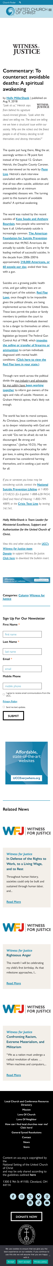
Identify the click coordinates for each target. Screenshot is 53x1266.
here (33, 1174)
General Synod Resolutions (27, 1132)
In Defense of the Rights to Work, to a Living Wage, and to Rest (26, 863)
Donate (7, 553)
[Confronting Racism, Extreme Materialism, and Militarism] (27, 1010)
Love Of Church (26, 1114)
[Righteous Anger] (27, 928)
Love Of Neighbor (27, 1119)
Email (7, 658)
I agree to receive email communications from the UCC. (28, 694)
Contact (26, 1137)
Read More (14, 901)
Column (24, 595)
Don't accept (24, 1262)
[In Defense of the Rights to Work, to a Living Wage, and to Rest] (27, 831)
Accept (11, 1262)
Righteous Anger (19, 954)
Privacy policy (40, 1262)
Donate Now (26, 1216)
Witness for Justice (19, 853)
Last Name (11, 641)
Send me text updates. (16, 707)
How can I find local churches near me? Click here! (26, 1125)
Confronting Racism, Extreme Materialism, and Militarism (25, 1041)
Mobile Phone (12, 676)
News (26, 1142)
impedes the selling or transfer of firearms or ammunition (26, 345)
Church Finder (9, 2)
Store (26, 1147)
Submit (13, 716)
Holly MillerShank (18, 97)
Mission (26, 1109)
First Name (11, 624)
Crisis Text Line (28, 503)
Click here (9, 558)
